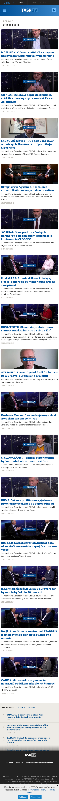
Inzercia (19, 762)
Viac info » (35, 797)
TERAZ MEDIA (16, 776)
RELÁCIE (8, 21)
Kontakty (9, 762)
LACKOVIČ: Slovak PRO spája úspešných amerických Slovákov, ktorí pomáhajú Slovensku (27, 144)
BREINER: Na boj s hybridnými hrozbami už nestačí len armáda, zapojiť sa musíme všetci (29, 546)
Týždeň (20, 708)
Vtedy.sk (43, 2)
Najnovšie (8, 708)
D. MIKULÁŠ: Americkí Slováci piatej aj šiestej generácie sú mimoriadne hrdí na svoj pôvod (28, 281)
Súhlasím (23, 797)
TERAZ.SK (22, 2)
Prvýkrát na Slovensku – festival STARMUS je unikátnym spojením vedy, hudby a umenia (29, 635)
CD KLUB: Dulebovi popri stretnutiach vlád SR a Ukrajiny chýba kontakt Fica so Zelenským (27, 98)
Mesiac (31, 708)
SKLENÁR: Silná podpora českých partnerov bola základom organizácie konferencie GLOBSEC (26, 236)
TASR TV (32, 2)
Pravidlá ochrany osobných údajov (40, 762)
